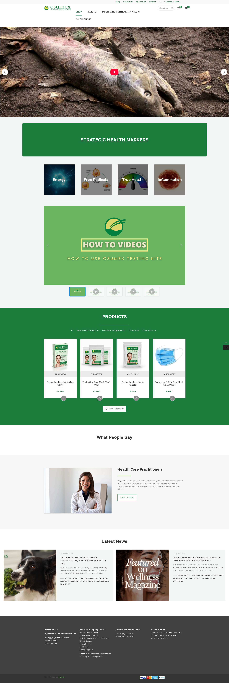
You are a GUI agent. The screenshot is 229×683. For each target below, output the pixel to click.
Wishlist (152, 2)
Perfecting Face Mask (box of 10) (60, 383)
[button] (5, 72)
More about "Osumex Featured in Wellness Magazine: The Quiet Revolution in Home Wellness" (198, 578)
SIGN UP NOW (127, 497)
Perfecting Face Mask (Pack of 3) (97, 383)
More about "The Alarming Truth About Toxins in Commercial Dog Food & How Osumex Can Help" (84, 581)
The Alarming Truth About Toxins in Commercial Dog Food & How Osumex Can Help (83, 560)
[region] (114, 72)
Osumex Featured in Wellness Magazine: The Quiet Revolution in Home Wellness (197, 559)
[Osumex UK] (57, 8)
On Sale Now (83, 19)
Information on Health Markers (121, 12)
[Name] (172, 8)
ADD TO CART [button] (100, 398)
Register (92, 12)
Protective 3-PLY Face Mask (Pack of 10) (169, 383)
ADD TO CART (63, 398)
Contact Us (128, 2)
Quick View (60, 374)
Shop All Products (116, 409)
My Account (141, 2)
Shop (79, 12)
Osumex (61, 677)
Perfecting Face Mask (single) (133, 383)
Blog (118, 2)
